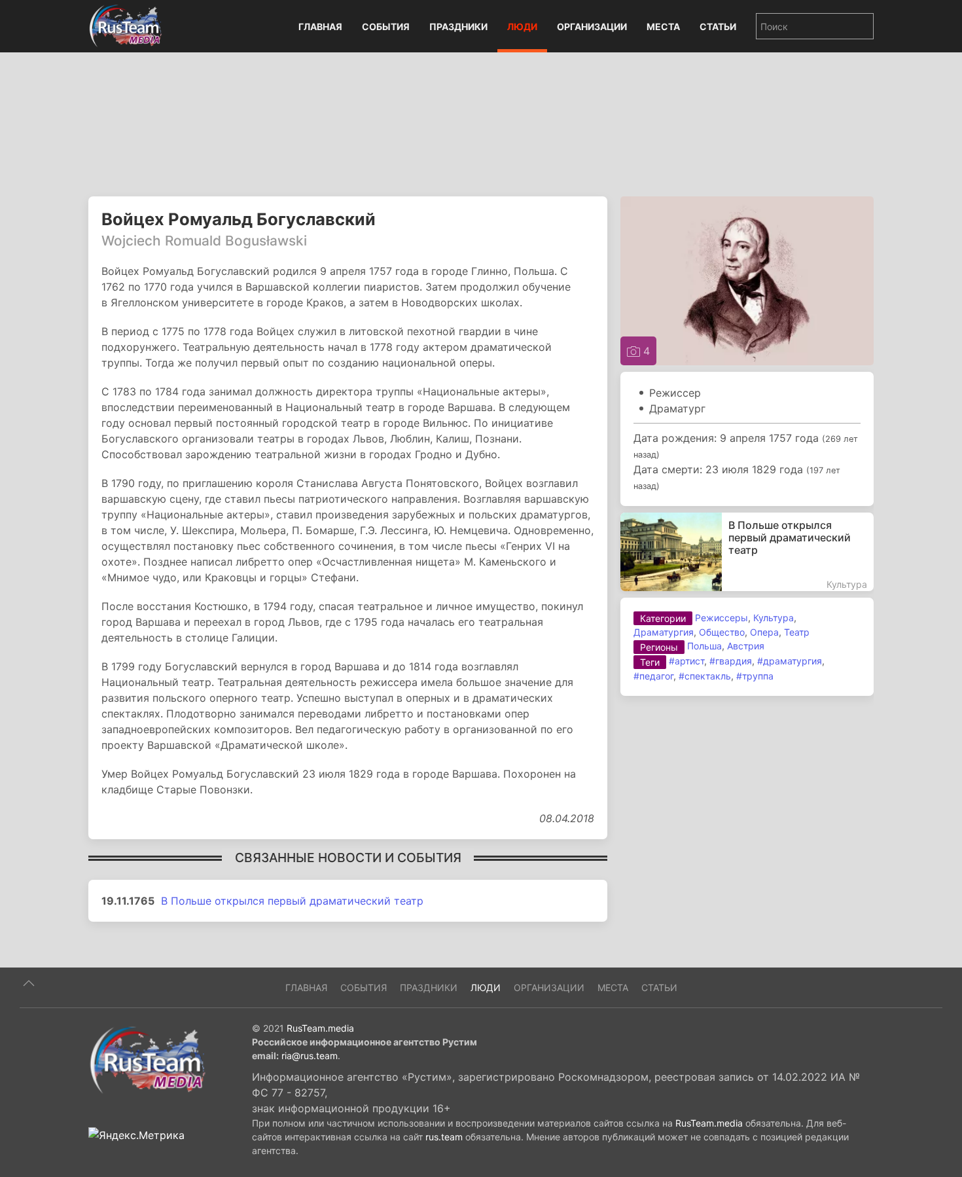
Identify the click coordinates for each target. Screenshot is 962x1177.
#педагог (653, 675)
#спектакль (705, 675)
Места (663, 26)
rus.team (444, 1136)
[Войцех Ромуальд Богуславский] (747, 279)
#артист (686, 660)
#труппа (755, 675)
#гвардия (730, 660)
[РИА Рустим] (147, 1059)
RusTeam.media (320, 1028)
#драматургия (789, 660)
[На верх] (29, 983)
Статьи (718, 26)
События (386, 26)
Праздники (458, 26)
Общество (722, 632)
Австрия (745, 645)
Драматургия (663, 632)
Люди (522, 26)
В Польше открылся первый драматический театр (292, 900)
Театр (797, 632)
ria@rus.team (309, 1055)
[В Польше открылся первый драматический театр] (747, 552)
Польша (704, 645)
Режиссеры (721, 617)
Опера (764, 632)
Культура (773, 617)
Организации (592, 26)
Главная (320, 26)
